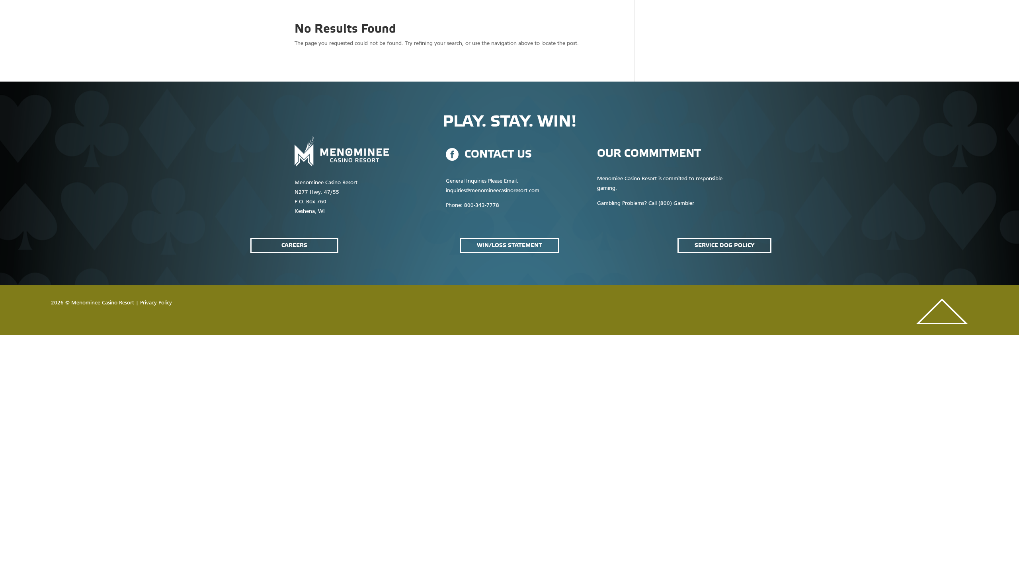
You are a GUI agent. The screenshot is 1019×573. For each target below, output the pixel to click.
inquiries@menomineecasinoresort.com (492, 190)
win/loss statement (509, 245)
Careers (294, 245)
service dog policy (724, 245)
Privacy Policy (156, 303)
